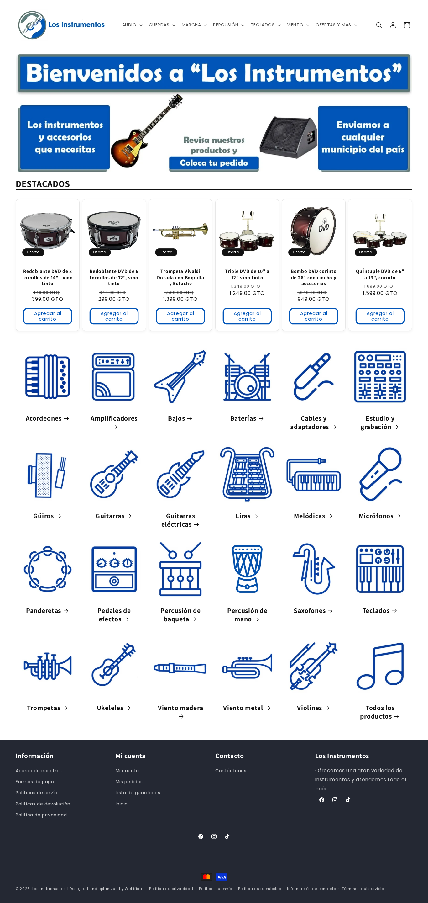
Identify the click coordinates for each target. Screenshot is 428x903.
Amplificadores (114, 418)
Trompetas (43, 708)
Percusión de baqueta (180, 614)
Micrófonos (376, 516)
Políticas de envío (37, 792)
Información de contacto (311, 888)
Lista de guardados (138, 792)
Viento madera (180, 708)
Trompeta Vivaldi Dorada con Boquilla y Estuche (180, 277)
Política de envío (215, 888)
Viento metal (243, 708)
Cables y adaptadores (309, 422)
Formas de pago (35, 781)
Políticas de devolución (43, 804)
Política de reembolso (259, 888)
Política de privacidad (41, 815)
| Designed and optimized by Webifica (104, 888)
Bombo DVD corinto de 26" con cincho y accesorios (314, 277)
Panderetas (43, 610)
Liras (243, 516)
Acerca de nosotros (39, 771)
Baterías (243, 418)
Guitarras (110, 516)
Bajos (176, 418)
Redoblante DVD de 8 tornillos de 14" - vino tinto (47, 277)
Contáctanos (231, 771)
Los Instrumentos (49, 888)
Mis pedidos (129, 781)
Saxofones (310, 610)
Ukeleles (110, 708)
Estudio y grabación (377, 422)
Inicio (122, 804)
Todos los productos (377, 712)
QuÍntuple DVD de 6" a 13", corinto (380, 274)
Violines (309, 708)
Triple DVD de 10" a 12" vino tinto (247, 274)
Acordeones (44, 418)
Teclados (376, 610)
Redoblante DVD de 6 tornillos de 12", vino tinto (114, 277)
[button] (131, 24)
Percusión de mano (247, 614)
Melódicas (309, 516)
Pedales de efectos (114, 614)
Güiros (43, 516)
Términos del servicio (363, 888)
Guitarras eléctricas (178, 520)
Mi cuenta (127, 771)
